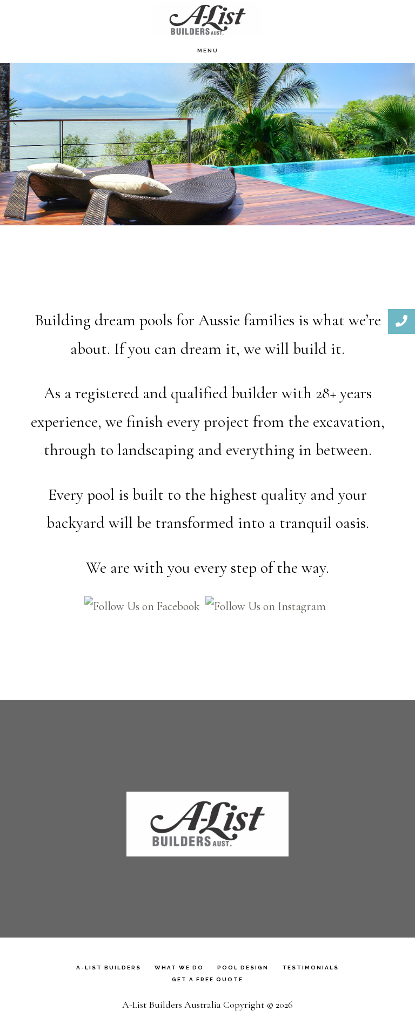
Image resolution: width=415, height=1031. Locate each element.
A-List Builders (207, 19)
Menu (207, 50)
